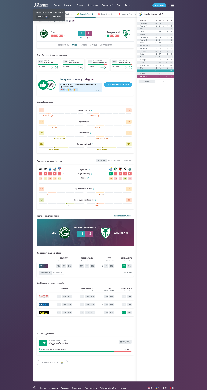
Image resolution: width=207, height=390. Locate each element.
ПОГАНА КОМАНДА (48, 116)
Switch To (41, 17)
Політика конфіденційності (108, 388)
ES (173, 388)
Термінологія (65, 388)
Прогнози (43, 388)
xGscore (84, 45)
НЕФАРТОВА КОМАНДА (102, 138)
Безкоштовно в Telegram (119, 85)
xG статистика (63, 45)
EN (151, 388)
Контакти (123, 388)
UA (158, 388)
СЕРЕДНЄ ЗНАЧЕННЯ (59, 138)
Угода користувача (91, 388)
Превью (74, 45)
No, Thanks (57, 17)
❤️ (63, 90)
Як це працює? (77, 388)
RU (166, 388)
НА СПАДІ (54, 127)
